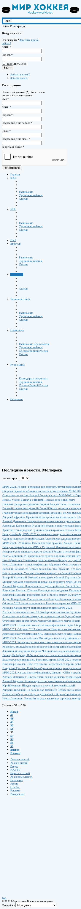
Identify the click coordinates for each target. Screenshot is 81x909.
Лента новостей (20, 759)
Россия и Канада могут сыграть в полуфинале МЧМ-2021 (37, 607)
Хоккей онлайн (19, 762)
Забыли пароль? (20, 74)
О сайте (15, 787)
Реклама (15, 790)
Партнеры (16, 780)
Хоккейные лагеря (21, 776)
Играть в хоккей (20, 773)
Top (4, 897)
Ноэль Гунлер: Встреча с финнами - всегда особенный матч (38, 499)
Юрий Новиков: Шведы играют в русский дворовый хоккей (38, 685)
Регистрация (11, 167)
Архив (14, 783)
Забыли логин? (19, 78)
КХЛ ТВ (15, 769)
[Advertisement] (28, 842)
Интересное (17, 794)
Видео (14, 766)
